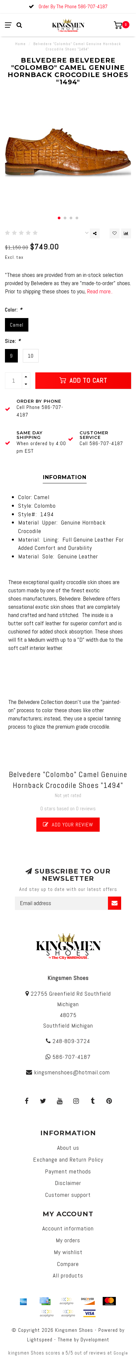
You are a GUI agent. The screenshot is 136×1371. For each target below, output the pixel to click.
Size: (13, 340)
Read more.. (100, 291)
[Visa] (89, 1313)
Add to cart (87, 380)
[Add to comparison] (126, 233)
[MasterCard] (109, 1301)
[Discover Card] (88, 1301)
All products (68, 1275)
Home (20, 43)
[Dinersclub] (66, 1301)
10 (31, 355)
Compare (68, 1264)
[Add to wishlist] (114, 233)
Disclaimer (68, 1183)
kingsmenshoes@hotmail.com (72, 1072)
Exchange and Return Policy (68, 1159)
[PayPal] (46, 1313)
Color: (13, 309)
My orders (68, 1240)
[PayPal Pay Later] (68, 1313)
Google (121, 1353)
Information (64, 477)
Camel (16, 324)
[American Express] (23, 1301)
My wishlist (68, 1252)
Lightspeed (39, 1339)
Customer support (68, 1194)
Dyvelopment (95, 1339)
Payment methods (68, 1171)
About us (68, 1147)
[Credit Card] (45, 1301)
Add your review (71, 824)
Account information (68, 1228)
